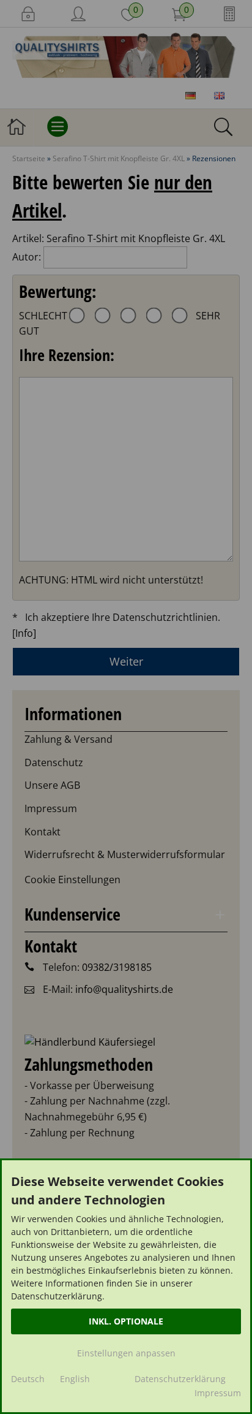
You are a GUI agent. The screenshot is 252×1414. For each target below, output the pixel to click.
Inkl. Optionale (126, 1321)
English (75, 1379)
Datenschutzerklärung (180, 1379)
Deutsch (28, 1379)
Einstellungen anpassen (126, 1353)
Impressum (218, 1393)
